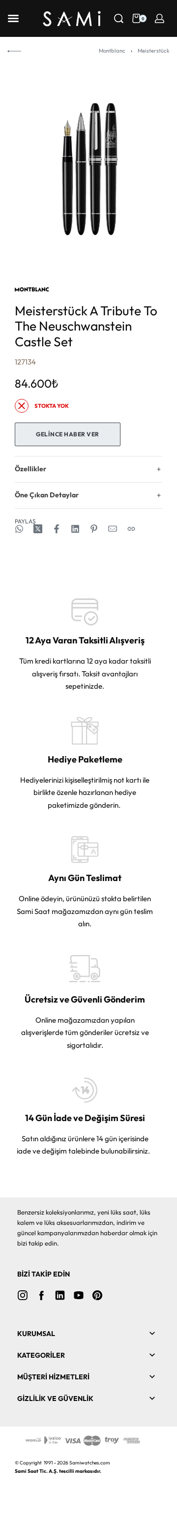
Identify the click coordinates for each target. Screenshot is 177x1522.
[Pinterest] (97, 1295)
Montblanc (112, 50)
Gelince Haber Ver (67, 434)
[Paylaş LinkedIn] (75, 528)
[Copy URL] (131, 528)
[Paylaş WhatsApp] (19, 528)
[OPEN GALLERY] (88, 169)
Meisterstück (154, 50)
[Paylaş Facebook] (56, 528)
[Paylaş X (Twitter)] (37, 528)
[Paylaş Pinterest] (93, 528)
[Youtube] (78, 1295)
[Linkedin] (60, 1295)
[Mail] (112, 528)
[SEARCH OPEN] (119, 18)
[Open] (13, 18)
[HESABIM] (159, 18)
